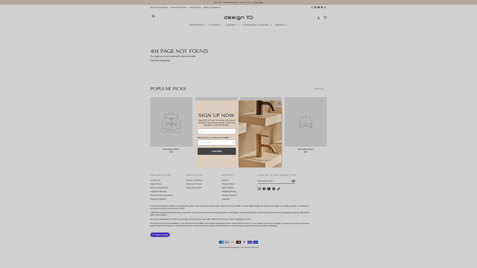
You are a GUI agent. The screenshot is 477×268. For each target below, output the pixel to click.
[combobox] (216, 142)
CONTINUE (217, 151)
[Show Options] (233, 142)
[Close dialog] (279, 103)
